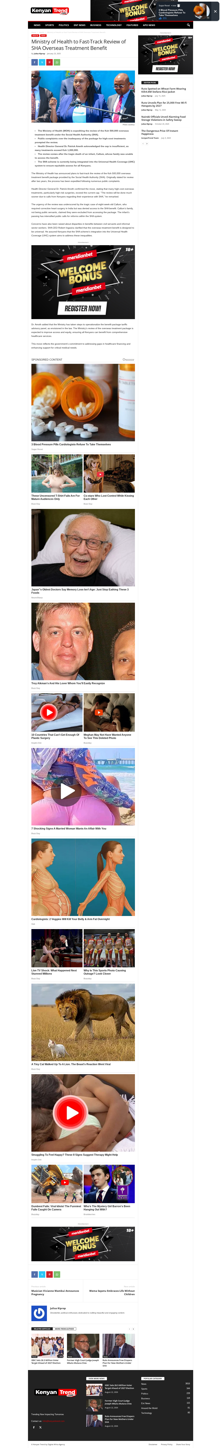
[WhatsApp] (57, 62)
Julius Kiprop (39, 53)
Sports (49, 25)
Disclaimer (153, 1444)
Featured (132, 25)
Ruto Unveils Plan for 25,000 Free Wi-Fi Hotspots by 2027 (164, 104)
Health (41, 32)
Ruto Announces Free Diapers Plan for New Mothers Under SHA (117, 1363)
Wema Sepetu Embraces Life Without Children (112, 1292)
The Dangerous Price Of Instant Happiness (159, 132)
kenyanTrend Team (150, 138)
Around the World (149, 1408)
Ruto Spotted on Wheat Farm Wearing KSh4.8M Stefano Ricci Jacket (163, 90)
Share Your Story (183, 1444)
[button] (188, 25)
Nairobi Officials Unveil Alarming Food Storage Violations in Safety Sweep (163, 118)
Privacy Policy (166, 1444)
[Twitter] (42, 62)
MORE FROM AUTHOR (64, 1329)
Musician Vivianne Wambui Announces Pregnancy (55, 1292)
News (37, 25)
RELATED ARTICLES (42, 1329)
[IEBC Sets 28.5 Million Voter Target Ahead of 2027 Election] (47, 1346)
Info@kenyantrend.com (54, 1421)
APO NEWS (149, 25)
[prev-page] (129, 1329)
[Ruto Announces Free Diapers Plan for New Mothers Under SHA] (119, 1346)
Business (95, 25)
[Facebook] (34, 62)
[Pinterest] (49, 62)
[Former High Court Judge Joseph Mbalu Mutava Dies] (83, 1346)
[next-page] (133, 1329)
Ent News (79, 25)
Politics (64, 25)
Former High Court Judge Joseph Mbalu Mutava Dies (83, 1361)
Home (33, 32)
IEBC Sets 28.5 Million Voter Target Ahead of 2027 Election (46, 1361)
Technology (114, 25)
